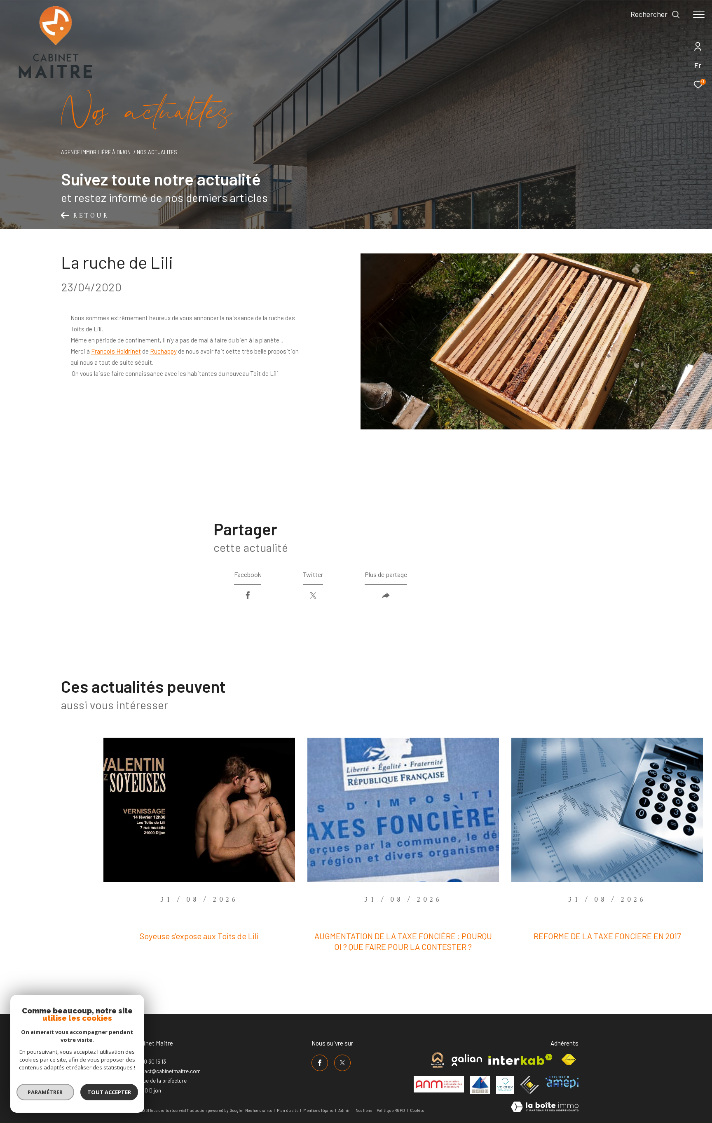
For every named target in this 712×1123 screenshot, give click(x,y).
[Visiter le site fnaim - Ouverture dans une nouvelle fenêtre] (568, 1060)
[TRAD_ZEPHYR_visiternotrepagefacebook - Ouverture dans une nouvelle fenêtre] (320, 1063)
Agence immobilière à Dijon (96, 152)
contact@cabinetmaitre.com (167, 1071)
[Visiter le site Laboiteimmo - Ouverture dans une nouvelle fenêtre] (544, 1108)
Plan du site (288, 1110)
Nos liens (364, 1110)
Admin (344, 1110)
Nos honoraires (258, 1110)
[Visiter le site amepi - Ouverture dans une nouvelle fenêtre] (562, 1082)
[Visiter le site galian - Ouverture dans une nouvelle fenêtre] (467, 1060)
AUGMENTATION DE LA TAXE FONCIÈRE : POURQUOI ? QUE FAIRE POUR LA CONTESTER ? (403, 941)
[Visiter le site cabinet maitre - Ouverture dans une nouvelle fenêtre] (437, 1060)
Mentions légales (318, 1110)
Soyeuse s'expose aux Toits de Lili (199, 936)
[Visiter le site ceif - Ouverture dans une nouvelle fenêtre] (529, 1085)
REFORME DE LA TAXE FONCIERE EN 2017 (607, 936)
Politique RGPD (391, 1110)
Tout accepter (109, 1092)
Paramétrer (45, 1092)
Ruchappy (163, 351)
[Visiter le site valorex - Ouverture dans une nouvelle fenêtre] (505, 1085)
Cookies (417, 1110)
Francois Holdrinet (116, 351)
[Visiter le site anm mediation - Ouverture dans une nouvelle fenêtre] (439, 1084)
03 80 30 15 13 (150, 1061)
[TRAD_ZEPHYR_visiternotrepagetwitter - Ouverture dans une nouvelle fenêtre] (342, 1063)
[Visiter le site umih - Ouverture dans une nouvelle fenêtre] (480, 1085)
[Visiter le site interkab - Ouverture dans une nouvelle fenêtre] (520, 1059)
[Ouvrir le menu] (699, 14)
